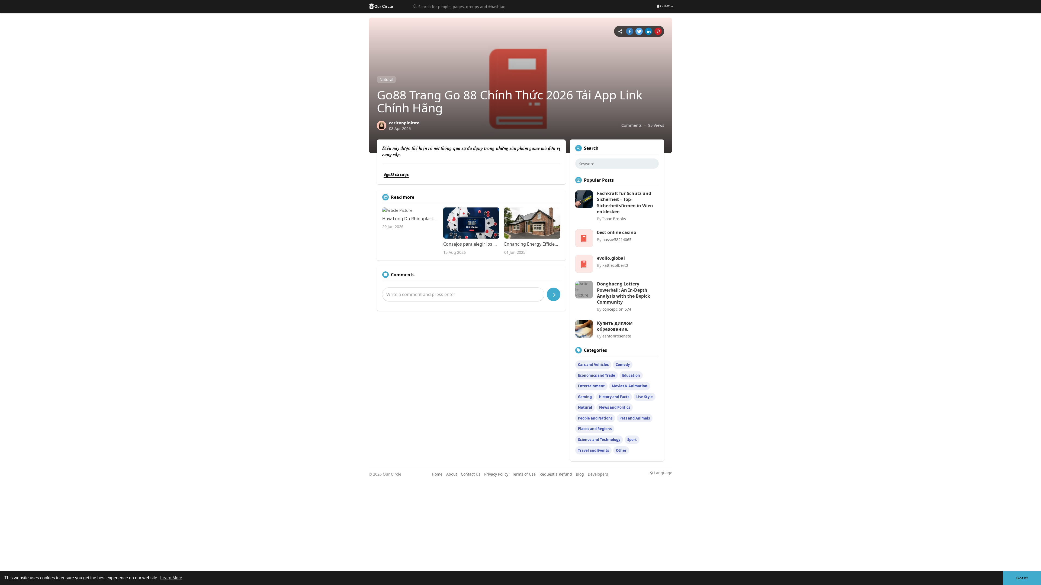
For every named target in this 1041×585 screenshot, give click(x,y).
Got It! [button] (1022, 578)
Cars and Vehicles (593, 364)
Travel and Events (593, 450)
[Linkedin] (648, 31)
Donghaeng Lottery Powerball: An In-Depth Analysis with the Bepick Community (623, 293)
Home (437, 474)
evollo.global (611, 258)
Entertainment (591, 386)
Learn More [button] (171, 578)
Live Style (644, 396)
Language (662, 473)
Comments (631, 125)
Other (621, 450)
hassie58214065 (616, 239)
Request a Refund (555, 474)
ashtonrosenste (616, 336)
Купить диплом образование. (615, 326)
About (451, 474)
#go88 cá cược (396, 174)
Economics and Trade (596, 375)
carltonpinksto (404, 122)
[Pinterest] (658, 31)
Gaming (585, 396)
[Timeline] (620, 31)
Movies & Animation (629, 386)
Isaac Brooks (614, 218)
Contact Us (470, 474)
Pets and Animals (634, 418)
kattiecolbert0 (615, 265)
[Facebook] (629, 31)
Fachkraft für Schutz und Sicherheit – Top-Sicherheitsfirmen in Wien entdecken (625, 202)
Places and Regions (595, 428)
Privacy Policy (496, 474)
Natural (386, 79)
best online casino (616, 232)
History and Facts (614, 396)
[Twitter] (639, 31)
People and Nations (595, 418)
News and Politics (614, 407)
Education (631, 375)
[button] (460, 6)
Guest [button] (664, 6)
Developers (598, 474)
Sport (632, 439)
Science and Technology (599, 439)
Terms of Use (524, 474)
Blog (580, 474)
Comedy (623, 364)
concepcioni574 (616, 309)
